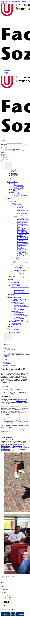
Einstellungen (5, 614)
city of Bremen (24, 408)
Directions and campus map (11, 423)
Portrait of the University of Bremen (13, 420)
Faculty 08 (3, 154)
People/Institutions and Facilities (11, 149)
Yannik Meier (11, 576)
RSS (2, 577)
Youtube (6, 605)
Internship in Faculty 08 (10, 390)
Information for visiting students (12, 389)
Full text (4, 147)
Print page (3, 579)
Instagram (6, 606)
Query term (4, 144)
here (14, 427)
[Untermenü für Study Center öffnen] (18, 257)
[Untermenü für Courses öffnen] (15, 203)
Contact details (4, 589)
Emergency (7, 598)
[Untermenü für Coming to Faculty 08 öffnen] (23, 302)
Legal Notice (7, 595)
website (23, 449)
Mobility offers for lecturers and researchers (15, 392)
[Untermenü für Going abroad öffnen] (18, 311)
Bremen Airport (22, 444)
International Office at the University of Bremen (16, 421)
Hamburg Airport (5, 446)
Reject (13, 614)
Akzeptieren (20, 614)
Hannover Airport (17, 446)
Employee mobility (9, 393)
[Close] (8, 200)
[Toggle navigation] (1, 137)
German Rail (25, 441)
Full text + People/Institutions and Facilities (13, 151)
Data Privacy (7, 597)
